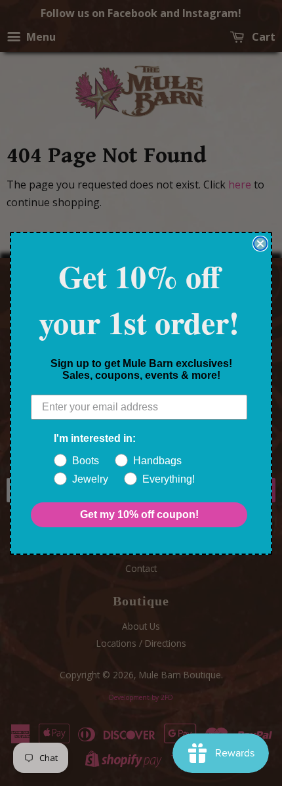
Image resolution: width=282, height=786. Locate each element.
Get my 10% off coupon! (139, 514)
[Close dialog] (260, 243)
